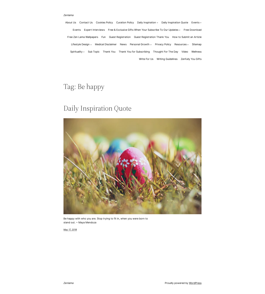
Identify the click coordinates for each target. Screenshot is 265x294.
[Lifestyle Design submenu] (91, 44)
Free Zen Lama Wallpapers (82, 37)
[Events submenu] (201, 22)
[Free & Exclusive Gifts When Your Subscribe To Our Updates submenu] (179, 30)
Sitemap (197, 44)
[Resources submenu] (188, 44)
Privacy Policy (163, 44)
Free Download (193, 29)
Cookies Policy (104, 22)
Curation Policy (125, 22)
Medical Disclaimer (106, 44)
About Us (70, 22)
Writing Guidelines (167, 59)
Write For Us (146, 59)
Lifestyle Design (80, 44)
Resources (180, 44)
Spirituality (76, 51)
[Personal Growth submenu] (151, 44)
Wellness (196, 51)
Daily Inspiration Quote (174, 22)
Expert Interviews (94, 29)
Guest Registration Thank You (151, 37)
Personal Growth (139, 44)
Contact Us (86, 22)
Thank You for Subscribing (134, 51)
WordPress (195, 283)
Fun (103, 37)
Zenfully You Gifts (191, 59)
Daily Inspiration (146, 22)
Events (195, 22)
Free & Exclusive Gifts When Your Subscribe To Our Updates (143, 29)
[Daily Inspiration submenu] (157, 22)
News (123, 44)
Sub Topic (94, 51)
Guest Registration (120, 37)
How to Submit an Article (187, 37)
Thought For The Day (165, 51)
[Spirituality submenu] (84, 52)
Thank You (109, 51)
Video (184, 51)
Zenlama (68, 15)
